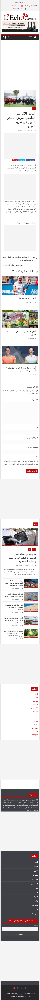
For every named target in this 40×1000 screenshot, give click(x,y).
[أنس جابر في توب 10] (20, 278)
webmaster (21, 130)
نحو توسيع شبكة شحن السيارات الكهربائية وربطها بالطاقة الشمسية (22, 557)
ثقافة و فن (34, 708)
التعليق (35, 399)
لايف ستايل (34, 711)
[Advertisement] (20, 67)
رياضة (33, 108)
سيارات (35, 704)
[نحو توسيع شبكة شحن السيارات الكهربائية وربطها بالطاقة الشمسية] (20, 537)
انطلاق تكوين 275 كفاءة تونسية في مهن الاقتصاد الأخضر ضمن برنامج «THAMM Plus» (13, 633)
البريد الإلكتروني (32, 437)
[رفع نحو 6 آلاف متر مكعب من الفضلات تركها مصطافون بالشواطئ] (31, 609)
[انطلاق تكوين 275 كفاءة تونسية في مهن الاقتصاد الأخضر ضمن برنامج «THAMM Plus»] (31, 635)
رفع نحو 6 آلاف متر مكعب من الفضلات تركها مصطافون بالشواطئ (14, 607)
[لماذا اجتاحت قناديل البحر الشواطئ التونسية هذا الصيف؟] (31, 597)
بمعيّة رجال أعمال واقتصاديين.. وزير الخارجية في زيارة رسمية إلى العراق (18, 258)
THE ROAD (18, 996)
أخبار (34, 549)
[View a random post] (4, 37)
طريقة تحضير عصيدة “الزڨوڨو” (22, 6)
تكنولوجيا (35, 701)
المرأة (36, 721)
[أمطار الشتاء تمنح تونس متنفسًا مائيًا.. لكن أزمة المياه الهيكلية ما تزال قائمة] (31, 622)
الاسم (35, 427)
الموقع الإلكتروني (32, 447)
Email (36, 926)
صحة (36, 718)
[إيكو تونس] (35, 37)
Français (35, 735)
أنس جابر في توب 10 (27, 298)
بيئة (29, 549)
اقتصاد (36, 698)
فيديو (36, 731)
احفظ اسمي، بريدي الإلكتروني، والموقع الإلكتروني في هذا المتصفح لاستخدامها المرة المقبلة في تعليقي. (20, 462)
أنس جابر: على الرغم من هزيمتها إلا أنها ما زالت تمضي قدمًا (21, 369)
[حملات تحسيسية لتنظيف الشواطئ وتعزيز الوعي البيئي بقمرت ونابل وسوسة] (31, 585)
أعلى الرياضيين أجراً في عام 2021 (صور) (21, 333)
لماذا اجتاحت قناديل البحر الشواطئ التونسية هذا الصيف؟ (14, 595)
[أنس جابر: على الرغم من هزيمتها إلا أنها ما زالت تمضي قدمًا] (20, 347)
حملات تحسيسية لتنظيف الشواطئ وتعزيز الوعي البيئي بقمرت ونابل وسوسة (14, 583)
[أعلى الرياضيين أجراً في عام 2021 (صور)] (20, 311)
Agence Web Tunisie (25, 996)
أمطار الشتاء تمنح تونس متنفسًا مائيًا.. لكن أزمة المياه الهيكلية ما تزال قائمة (13, 620)
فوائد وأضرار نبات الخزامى (14, 265)
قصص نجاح (34, 728)
